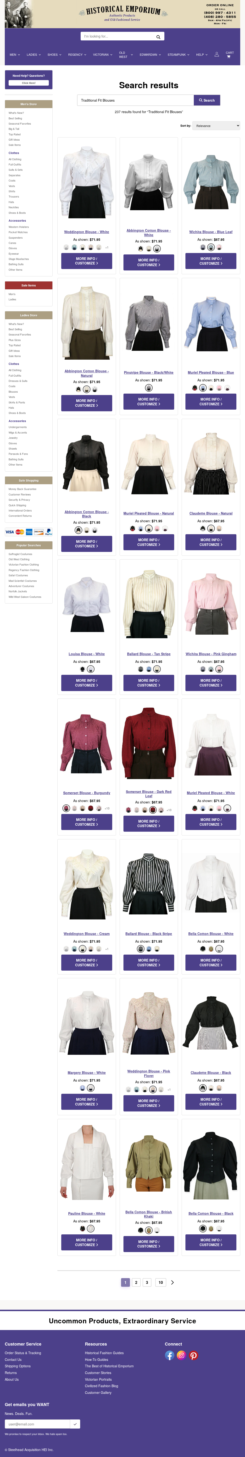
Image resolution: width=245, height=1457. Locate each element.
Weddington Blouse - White (86, 232)
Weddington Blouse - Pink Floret (148, 1073)
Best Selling (15, 118)
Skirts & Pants (17, 402)
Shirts (12, 191)
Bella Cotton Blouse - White (211, 933)
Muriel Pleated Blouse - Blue (211, 372)
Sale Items (15, 145)
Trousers (14, 196)
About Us (12, 1379)
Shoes (53, 54)
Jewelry (13, 438)
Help (200, 54)
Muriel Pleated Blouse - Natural (148, 513)
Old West (123, 54)
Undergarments (18, 427)
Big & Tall (14, 129)
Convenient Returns (20, 515)
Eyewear (14, 253)
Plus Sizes (15, 340)
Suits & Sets (16, 169)
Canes (12, 243)
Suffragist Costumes (20, 554)
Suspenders (16, 237)
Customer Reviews (20, 494)
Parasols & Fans (18, 454)
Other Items (15, 269)
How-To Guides (96, 1359)
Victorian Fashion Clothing (24, 564)
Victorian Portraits (98, 1379)
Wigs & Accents (18, 432)
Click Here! (29, 83)
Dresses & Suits (18, 381)
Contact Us (13, 1359)
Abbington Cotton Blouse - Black (87, 514)
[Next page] (172, 1282)
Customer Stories (98, 1372)
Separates (15, 175)
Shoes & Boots (17, 212)
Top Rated (15, 134)
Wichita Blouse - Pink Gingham (211, 654)
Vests (12, 186)
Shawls (13, 448)
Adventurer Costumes (21, 586)
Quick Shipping (17, 505)
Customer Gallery (98, 1392)
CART (230, 52)
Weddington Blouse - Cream (87, 933)
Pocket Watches (18, 232)
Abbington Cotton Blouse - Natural (87, 373)
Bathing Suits (16, 264)
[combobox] (134, 100)
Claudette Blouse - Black (211, 1072)
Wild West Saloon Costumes (25, 597)
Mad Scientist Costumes (23, 581)
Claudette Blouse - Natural (211, 513)
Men (13, 54)
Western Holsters (19, 227)
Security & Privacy (19, 499)
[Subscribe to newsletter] (75, 1424)
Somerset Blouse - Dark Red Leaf (149, 793)
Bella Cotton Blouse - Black (211, 1213)
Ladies (32, 54)
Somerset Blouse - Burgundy (86, 793)
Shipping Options (18, 1366)
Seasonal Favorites (20, 123)
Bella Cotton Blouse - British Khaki (148, 1214)
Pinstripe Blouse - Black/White (148, 372)
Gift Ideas (14, 139)
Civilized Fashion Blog (101, 1385)
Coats (12, 180)
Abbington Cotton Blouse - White (149, 232)
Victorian (101, 54)
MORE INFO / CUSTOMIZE (86, 261)
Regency (75, 54)
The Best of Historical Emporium (109, 1366)
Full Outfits (15, 164)
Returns (11, 1372)
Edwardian (148, 54)
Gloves (13, 248)
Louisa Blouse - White (87, 654)
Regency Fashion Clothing (24, 570)
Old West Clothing (19, 559)
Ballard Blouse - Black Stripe (148, 933)
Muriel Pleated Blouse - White (211, 793)
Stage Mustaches (19, 259)
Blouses (13, 391)
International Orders (20, 510)
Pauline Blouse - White (86, 1213)
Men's (12, 294)
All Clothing (15, 159)
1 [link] (125, 1282)
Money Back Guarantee (22, 489)
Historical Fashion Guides (104, 1352)
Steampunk (177, 54)
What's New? (16, 113)
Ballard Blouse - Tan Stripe (149, 654)
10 (161, 1282)
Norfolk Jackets (18, 591)
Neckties (14, 207)
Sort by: (185, 126)
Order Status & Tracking (23, 1352)
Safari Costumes (18, 575)
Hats (11, 202)
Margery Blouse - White (87, 1072)
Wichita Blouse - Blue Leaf (211, 232)
